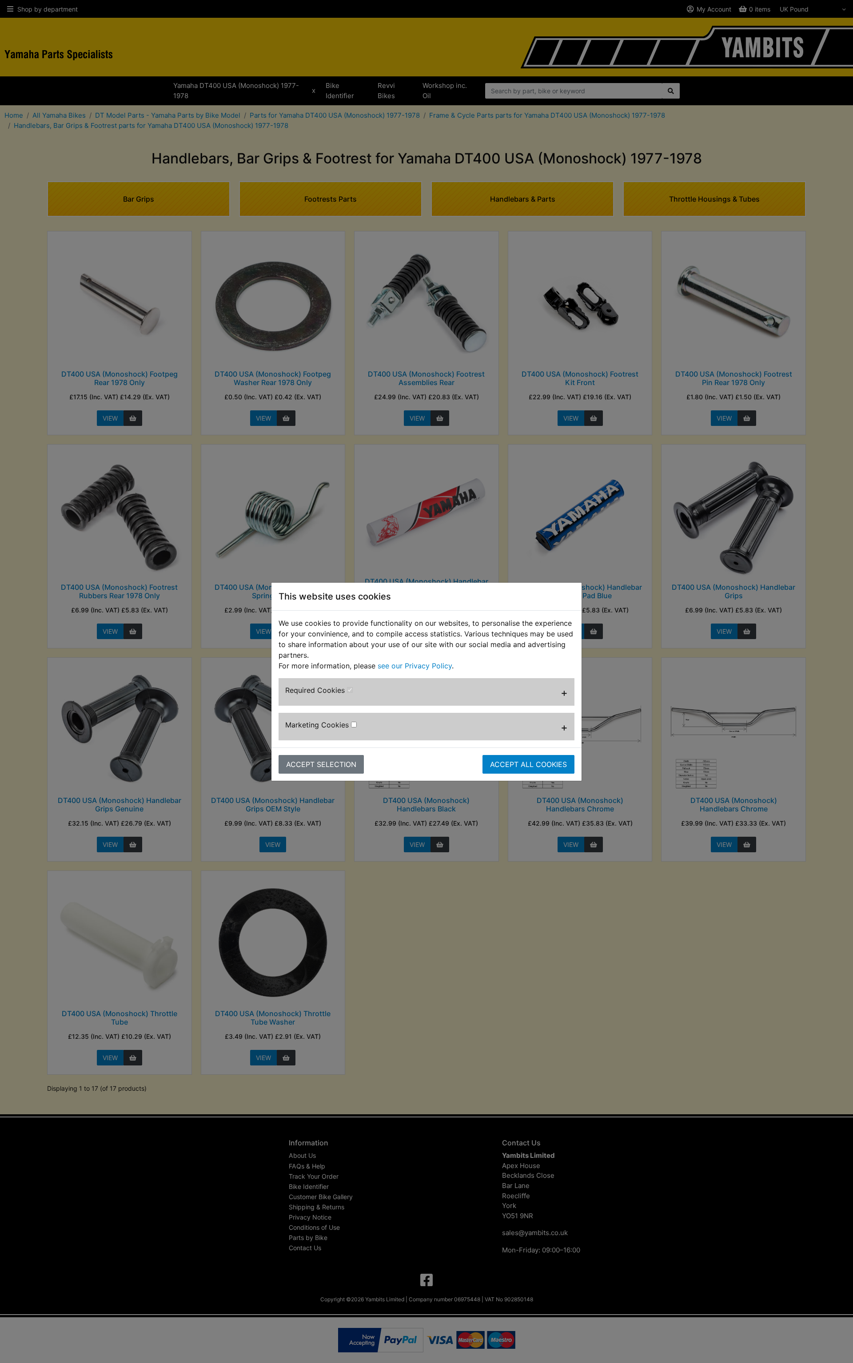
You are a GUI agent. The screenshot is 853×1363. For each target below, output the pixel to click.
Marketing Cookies (318, 724)
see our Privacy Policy (415, 665)
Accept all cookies (528, 764)
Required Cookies (316, 690)
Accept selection (321, 764)
